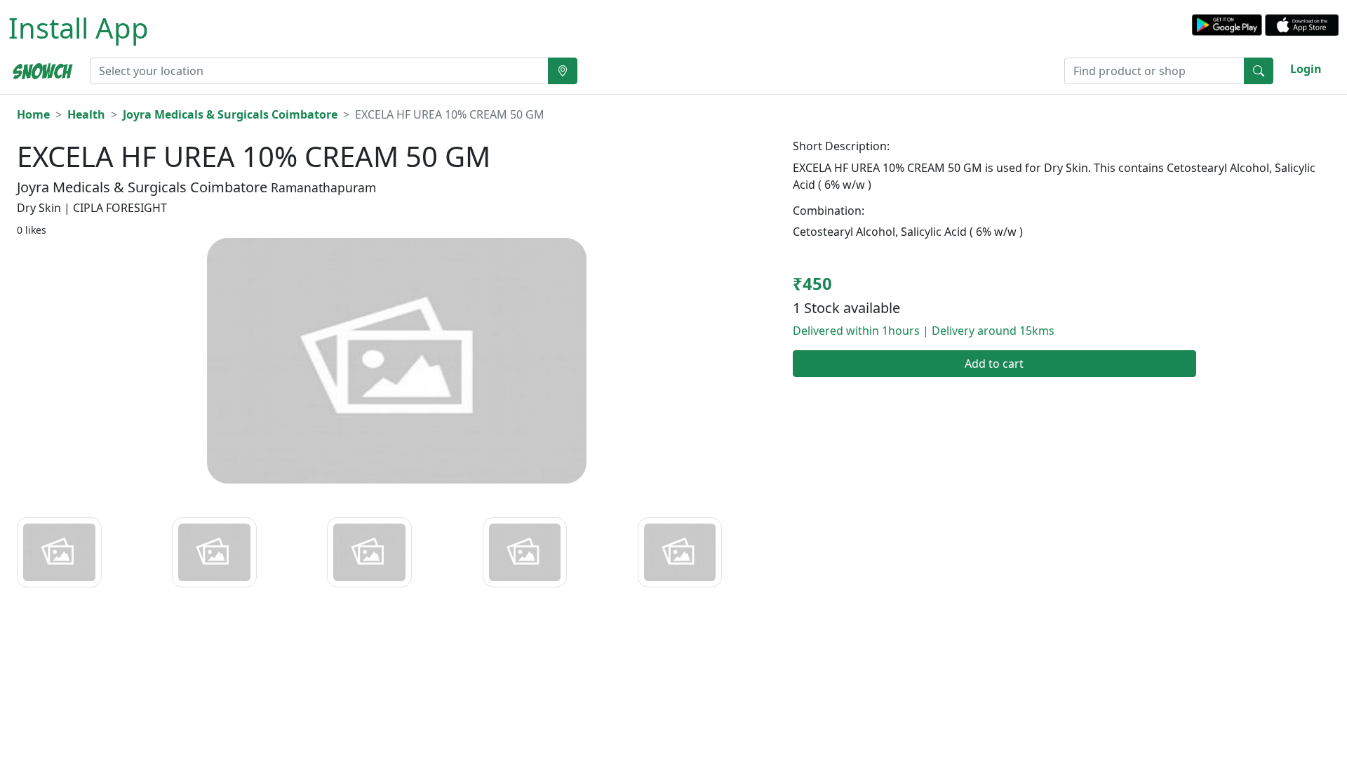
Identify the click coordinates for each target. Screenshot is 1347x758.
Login (1306, 69)
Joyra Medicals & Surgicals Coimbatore (230, 114)
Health (86, 114)
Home (33, 114)
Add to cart (994, 363)
